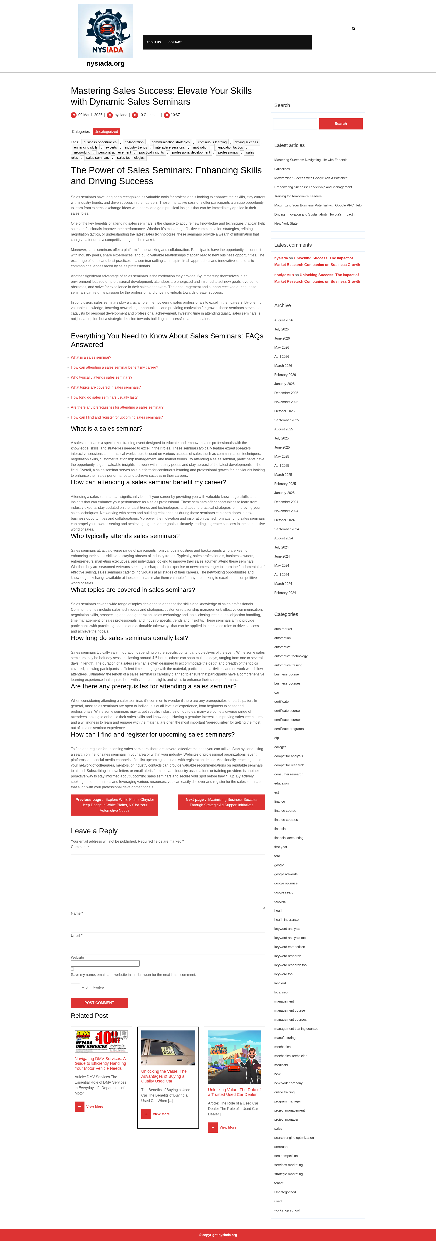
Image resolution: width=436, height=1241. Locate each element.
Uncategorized (106, 132)
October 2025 (284, 411)
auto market (283, 629)
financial (280, 829)
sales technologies (131, 157)
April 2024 (281, 574)
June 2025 (282, 447)
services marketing (288, 1165)
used (278, 1201)
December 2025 (286, 393)
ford (277, 856)
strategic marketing (288, 1174)
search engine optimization (294, 1137)
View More (89, 1106)
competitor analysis (288, 756)
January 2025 (284, 493)
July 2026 (281, 329)
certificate (281, 701)
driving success (246, 142)
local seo (280, 992)
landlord (280, 983)
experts (111, 147)
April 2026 (281, 356)
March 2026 (283, 365)
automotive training (288, 665)
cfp (276, 738)
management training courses (296, 1028)
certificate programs (289, 729)
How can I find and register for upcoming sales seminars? (117, 417)
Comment (80, 847)
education (281, 783)
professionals (228, 152)
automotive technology (291, 656)
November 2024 (286, 511)
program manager (287, 1101)
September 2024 (286, 529)
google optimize (285, 883)
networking (82, 152)
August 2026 (283, 320)
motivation (200, 147)
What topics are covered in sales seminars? (106, 387)
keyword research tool (290, 965)
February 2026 (285, 375)
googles (280, 901)
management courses (290, 1019)
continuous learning (212, 142)
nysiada (121, 115)
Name (77, 913)
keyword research (287, 956)
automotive (282, 647)
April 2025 (281, 465)
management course (289, 1010)
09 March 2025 (90, 115)
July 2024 (281, 547)
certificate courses (288, 720)
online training (284, 1092)
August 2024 (283, 538)
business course (286, 674)
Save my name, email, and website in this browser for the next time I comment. (133, 975)
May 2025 (281, 456)
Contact (175, 42)
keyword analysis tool (290, 938)
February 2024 (285, 593)
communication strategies (171, 142)
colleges (280, 747)
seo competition (286, 1156)
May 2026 (281, 347)
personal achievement (114, 152)
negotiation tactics (229, 147)
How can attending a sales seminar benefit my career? (114, 367)
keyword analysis (287, 929)
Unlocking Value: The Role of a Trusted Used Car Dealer (234, 1092)
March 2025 (283, 475)
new (277, 1074)
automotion (282, 638)
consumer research (288, 774)
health (278, 910)
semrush (280, 1147)
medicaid (281, 1065)
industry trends (136, 147)
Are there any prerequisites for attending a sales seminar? (117, 407)
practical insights (151, 152)
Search (282, 105)
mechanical (282, 1047)
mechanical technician (290, 1056)
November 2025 (286, 402)
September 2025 (286, 420)
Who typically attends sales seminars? (101, 377)
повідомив (284, 275)
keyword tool (283, 974)
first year (280, 847)
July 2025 (281, 438)
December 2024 (286, 502)
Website (77, 957)
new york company (288, 1083)
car (276, 692)
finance (279, 801)
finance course (285, 810)
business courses (287, 683)
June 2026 (282, 338)
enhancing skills (86, 147)
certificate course (287, 710)
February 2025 (285, 484)
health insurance (286, 919)
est (276, 792)
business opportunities (100, 142)
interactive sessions (170, 147)
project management (289, 1110)
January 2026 (284, 384)
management (284, 1001)
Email (76, 935)
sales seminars (97, 157)
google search (284, 892)
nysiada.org (106, 63)
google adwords (286, 874)
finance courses (286, 820)
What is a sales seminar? (91, 357)
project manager (286, 1119)
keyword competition (289, 947)
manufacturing (284, 1038)
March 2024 (283, 584)
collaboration (134, 142)
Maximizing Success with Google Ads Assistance (311, 178)
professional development (191, 152)
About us (153, 42)
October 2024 (284, 520)
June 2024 (282, 556)
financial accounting (288, 838)
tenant (278, 1183)
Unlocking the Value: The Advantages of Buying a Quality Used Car (164, 1076)
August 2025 (283, 429)
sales (278, 1128)
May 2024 (281, 565)
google (279, 865)
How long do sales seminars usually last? (104, 397)
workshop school (287, 1210)
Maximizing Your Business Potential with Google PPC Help (318, 205)
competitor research (289, 765)
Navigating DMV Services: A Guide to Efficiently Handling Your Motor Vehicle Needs (100, 1063)
